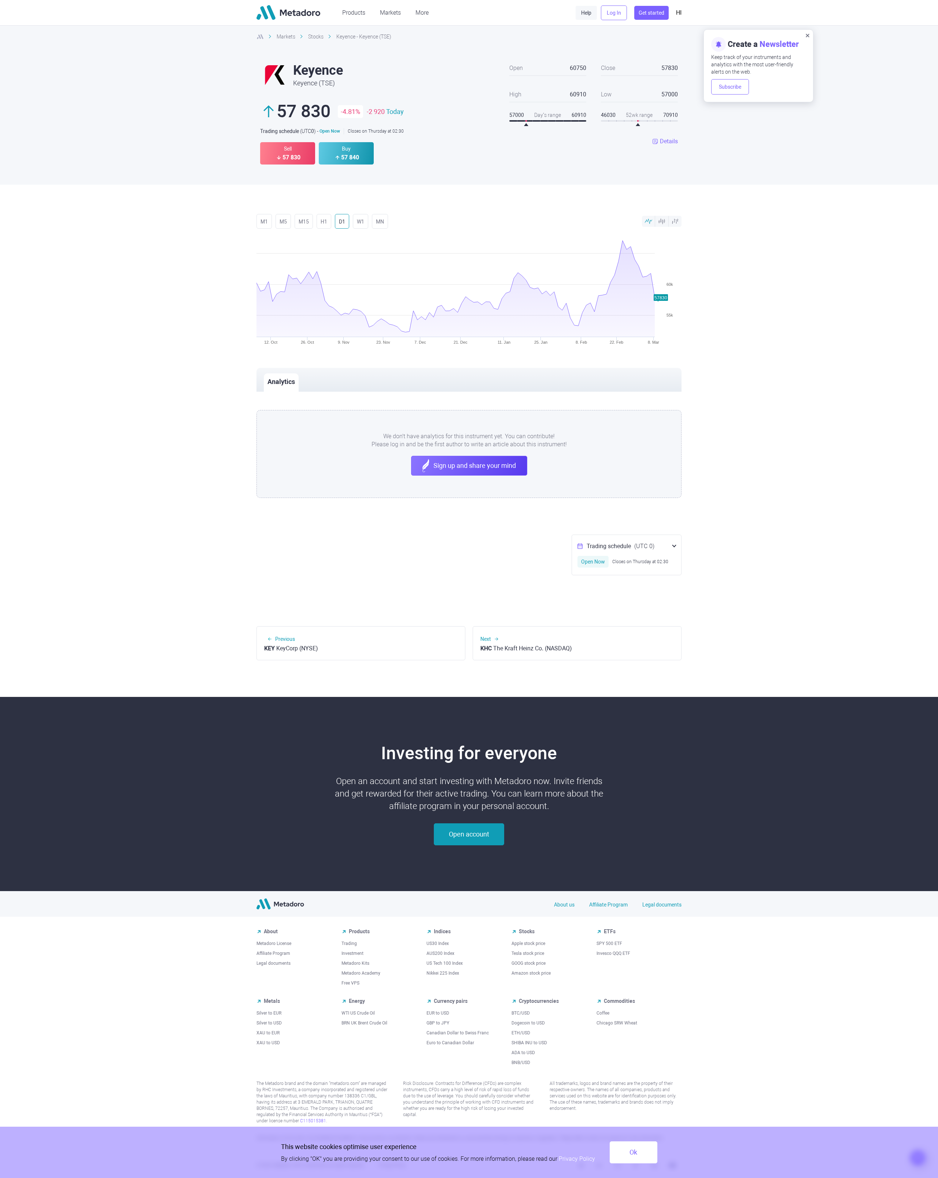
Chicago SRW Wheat (617, 1023)
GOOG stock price (529, 963)
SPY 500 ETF (609, 943)
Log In (614, 13)
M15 (304, 222)
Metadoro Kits (355, 963)
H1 (324, 222)
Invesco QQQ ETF (613, 953)
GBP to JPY (437, 1023)
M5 (283, 222)
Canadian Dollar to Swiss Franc (457, 1032)
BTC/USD (521, 1013)
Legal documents (662, 905)
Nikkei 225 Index (442, 973)
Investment (352, 953)
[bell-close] (807, 35)
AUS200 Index (440, 953)
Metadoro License (273, 943)
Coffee (603, 1013)
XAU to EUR (268, 1032)
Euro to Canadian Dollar (450, 1042)
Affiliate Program (608, 905)
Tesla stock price (528, 953)
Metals (272, 1001)
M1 (264, 222)
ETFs (610, 931)
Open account (469, 834)
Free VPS (350, 983)
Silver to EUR (268, 1013)
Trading (349, 943)
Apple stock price (528, 943)
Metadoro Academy (360, 973)
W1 (360, 222)
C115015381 (313, 1120)
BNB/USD (521, 1062)
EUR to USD (437, 1013)
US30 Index (437, 943)
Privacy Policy (577, 1158)
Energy (357, 1001)
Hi (679, 12)
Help (586, 13)
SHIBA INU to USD (529, 1042)
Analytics (281, 381)
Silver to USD (269, 1023)
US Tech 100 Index (444, 963)
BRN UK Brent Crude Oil (364, 1023)
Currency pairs (451, 1001)
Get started (651, 13)
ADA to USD (523, 1052)
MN (380, 222)
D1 (342, 222)
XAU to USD (268, 1042)
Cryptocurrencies (539, 1001)
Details (669, 141)
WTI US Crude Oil (358, 1013)
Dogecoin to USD (528, 1023)
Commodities (619, 1001)
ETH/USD (521, 1032)
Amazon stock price (531, 973)
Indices (442, 931)
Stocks (527, 931)
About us (564, 905)
